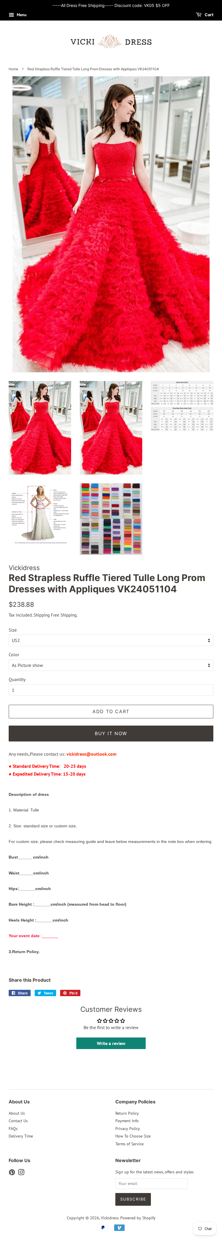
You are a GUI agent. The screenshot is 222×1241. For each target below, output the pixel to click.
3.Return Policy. (24, 951)
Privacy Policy (127, 1128)
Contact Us (18, 1120)
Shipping (42, 615)
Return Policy (127, 1113)
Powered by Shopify (138, 1217)
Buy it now (111, 733)
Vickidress (110, 1217)
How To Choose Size (133, 1136)
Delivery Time (21, 1136)
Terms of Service (129, 1143)
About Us (17, 1113)
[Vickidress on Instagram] (21, 1173)
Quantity (17, 679)
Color (14, 654)
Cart (208, 14)
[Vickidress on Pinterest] (12, 1173)
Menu (21, 14)
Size (13, 630)
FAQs (13, 1128)
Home (13, 69)
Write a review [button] (111, 1043)
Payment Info (127, 1120)
